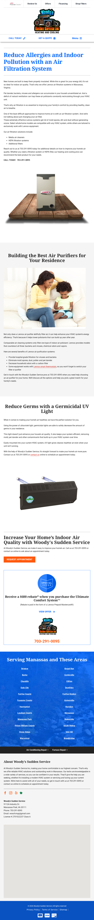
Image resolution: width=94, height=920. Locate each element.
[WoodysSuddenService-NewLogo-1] (47, 10)
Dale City (25, 688)
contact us (34, 455)
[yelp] (16, 792)
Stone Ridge (24, 732)
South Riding (69, 725)
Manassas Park (25, 719)
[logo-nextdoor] (21, 792)
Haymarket (25, 707)
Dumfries (69, 688)
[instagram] (10, 792)
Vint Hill (69, 732)
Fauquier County (24, 700)
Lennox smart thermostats (45, 366)
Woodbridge (69, 738)
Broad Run (69, 668)
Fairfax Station (69, 694)
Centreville (69, 675)
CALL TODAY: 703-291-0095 (17, 160)
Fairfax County (24, 694)
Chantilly (25, 681)
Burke (24, 675)
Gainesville (69, 700)
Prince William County (25, 725)
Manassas (69, 713)
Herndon (69, 707)
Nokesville (69, 719)
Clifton (69, 681)
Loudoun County (24, 713)
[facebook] (5, 792)
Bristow (24, 668)
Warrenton (24, 738)
